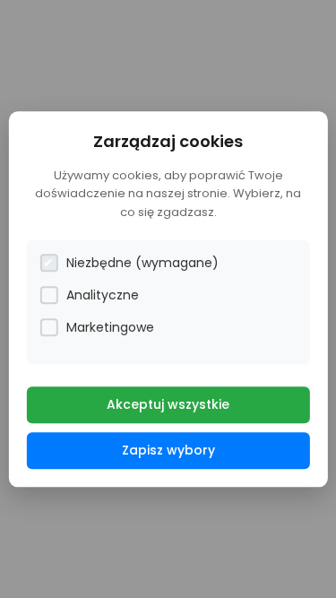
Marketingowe (110, 327)
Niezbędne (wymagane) (142, 263)
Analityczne (102, 295)
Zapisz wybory (168, 450)
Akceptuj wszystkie (168, 404)
